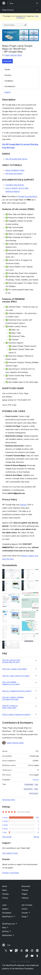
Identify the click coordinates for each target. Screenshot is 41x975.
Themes (25, 890)
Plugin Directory (8, 10)
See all (36, 837)
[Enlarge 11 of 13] (36, 613)
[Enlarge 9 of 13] (36, 595)
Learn (4, 905)
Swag (25, 916)
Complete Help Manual (14, 185)
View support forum (10, 853)
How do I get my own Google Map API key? (11, 661)
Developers (6, 913)
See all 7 (36, 779)
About (4, 886)
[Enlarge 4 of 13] (17, 612)
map (36, 784)
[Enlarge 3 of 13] (17, 596)
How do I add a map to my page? (16, 676)
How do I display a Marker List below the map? (13, 698)
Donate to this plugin (10, 873)
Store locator (33, 793)
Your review (7, 837)
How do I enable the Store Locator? (17, 691)
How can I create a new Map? (14, 669)
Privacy (5, 898)
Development (9, 86)
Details (7, 69)
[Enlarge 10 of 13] (36, 601)
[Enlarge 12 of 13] (36, 623)
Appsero (23, 505)
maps (36, 789)
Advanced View (8, 800)
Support (7, 92)
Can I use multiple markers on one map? (11, 683)
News (4, 890)
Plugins (24, 894)
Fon (8, 945)
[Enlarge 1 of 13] (17, 572)
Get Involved (27, 905)
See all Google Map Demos (16, 159)
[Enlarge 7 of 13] (36, 572)
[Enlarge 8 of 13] (36, 583)
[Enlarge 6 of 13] (17, 643)
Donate (26, 913)
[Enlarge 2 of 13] (17, 583)
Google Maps (29, 784)
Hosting (5, 894)
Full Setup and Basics (14, 173)
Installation (8, 81)
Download (7, 61)
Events (24, 909)
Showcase (26, 886)
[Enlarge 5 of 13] (17, 628)
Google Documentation (27, 196)
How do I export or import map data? (10, 707)
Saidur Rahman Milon (13, 55)
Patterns (25, 898)
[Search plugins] (25, 25)
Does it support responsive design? (16, 714)
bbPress (6, 931)
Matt (5, 927)
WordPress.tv (8, 916)
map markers (28, 789)
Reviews (7, 75)
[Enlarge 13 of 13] (36, 636)
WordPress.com (9, 924)
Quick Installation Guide (14, 170)
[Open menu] (37, 3)
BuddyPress (8, 935)
